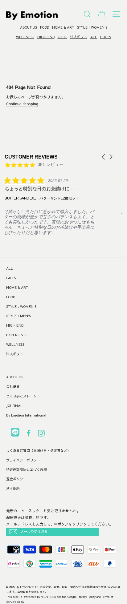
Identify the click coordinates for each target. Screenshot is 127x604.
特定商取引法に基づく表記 (26, 469)
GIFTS (62, 36)
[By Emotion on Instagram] (41, 434)
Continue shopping (22, 103)
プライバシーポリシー (23, 460)
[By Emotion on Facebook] (28, 434)
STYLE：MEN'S (18, 315)
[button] (104, 156)
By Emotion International (26, 415)
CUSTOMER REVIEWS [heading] (31, 156)
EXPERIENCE (17, 334)
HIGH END (46, 36)
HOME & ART (63, 27)
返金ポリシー (16, 479)
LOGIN (105, 36)
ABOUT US (28, 27)
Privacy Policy (87, 596)
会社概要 (13, 386)
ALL (93, 36)
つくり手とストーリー (23, 396)
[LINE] (15, 433)
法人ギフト (78, 36)
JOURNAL (14, 405)
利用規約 (13, 488)
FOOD (44, 27)
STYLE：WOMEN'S (92, 27)
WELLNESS (25, 36)
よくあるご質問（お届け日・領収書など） (38, 450)
